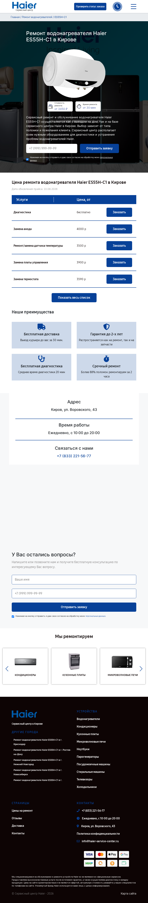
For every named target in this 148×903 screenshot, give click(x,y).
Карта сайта (128, 893)
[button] (7, 669)
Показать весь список (74, 298)
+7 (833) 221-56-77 (74, 456)
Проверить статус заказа (90, 6)
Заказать (119, 212)
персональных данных (95, 616)
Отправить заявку (99, 148)
